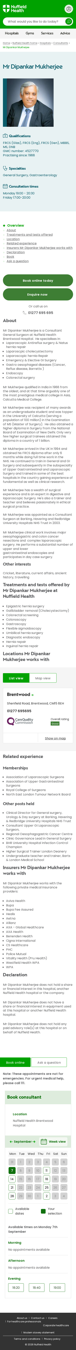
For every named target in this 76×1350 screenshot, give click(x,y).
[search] (38, 21)
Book (10, 256)
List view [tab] (16, 678)
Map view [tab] (42, 678)
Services (47, 33)
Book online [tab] (15, 1062)
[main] (38, 676)
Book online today (38, 280)
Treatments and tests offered (30, 234)
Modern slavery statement (38, 1332)
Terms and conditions (27, 1339)
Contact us (37, 1318)
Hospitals (12, 33)
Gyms (30, 33)
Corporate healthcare (56, 1325)
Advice (65, 33)
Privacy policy (52, 1339)
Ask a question (18, 261)
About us (22, 1318)
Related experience (22, 243)
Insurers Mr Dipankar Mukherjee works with (39, 248)
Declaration (16, 252)
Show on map (55, 738)
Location (13, 239)
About (11, 230)
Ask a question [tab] (49, 1062)
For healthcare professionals (24, 1321)
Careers (52, 1318)
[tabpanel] (38, 716)
